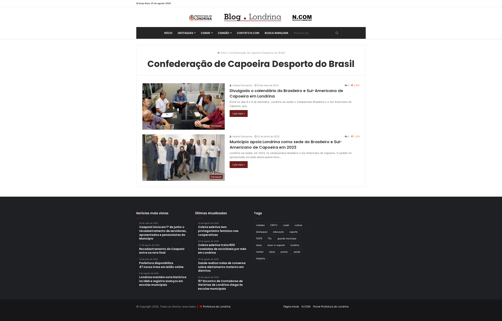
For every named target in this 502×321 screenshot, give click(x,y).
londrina (294, 245)
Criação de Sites (251, 314)
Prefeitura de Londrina (216, 306)
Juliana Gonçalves (241, 85)
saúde (297, 251)
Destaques (185, 32)
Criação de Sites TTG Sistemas (358, 307)
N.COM (306, 306)
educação (278, 231)
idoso (259, 245)
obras (272, 251)
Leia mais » (239, 113)
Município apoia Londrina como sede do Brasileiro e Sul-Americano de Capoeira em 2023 (286, 144)
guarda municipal (286, 238)
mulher (260, 251)
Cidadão (223, 32)
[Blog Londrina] (251, 17)
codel (286, 225)
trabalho (260, 258)
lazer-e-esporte (276, 245)
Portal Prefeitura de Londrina (330, 306)
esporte (293, 231)
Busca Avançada (276, 32)
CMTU (273, 225)
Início (168, 32)
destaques (261, 231)
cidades (260, 225)
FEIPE (259, 238)
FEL (270, 238)
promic (284, 251)
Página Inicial (291, 306)
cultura (298, 225)
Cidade (205, 32)
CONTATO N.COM (248, 32)
